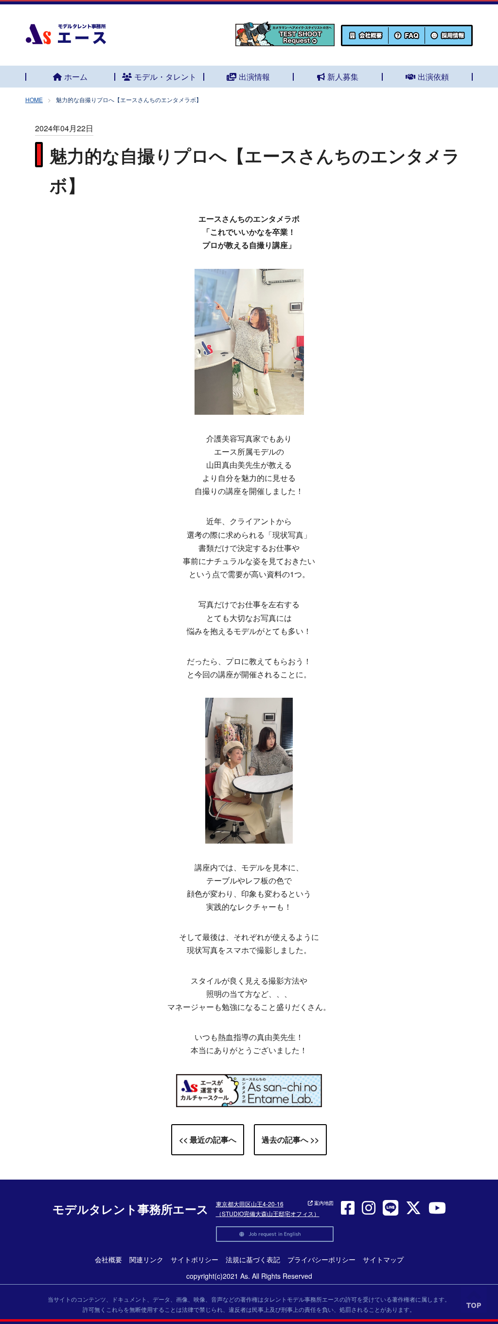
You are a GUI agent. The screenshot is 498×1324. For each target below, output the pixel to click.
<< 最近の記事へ (207, 1139)
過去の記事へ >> (290, 1139)
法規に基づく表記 (253, 1259)
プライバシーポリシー (321, 1259)
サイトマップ (383, 1259)
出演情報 (254, 76)
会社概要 (108, 1259)
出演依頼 (433, 76)
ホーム (76, 76)
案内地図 (323, 1203)
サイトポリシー (194, 1259)
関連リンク (146, 1259)
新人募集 (342, 76)
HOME (34, 99)
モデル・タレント (165, 76)
